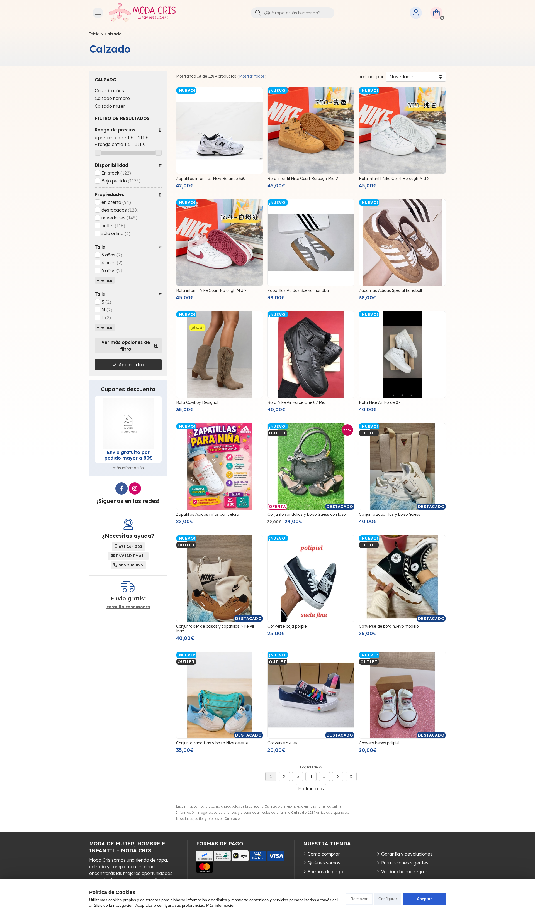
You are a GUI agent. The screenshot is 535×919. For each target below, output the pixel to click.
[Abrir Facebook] (121, 488)
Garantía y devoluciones (406, 854)
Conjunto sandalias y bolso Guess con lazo (307, 514)
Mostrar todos (252, 76)
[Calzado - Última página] (351, 776)
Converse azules (283, 743)
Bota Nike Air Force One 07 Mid (296, 402)
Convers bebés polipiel (379, 743)
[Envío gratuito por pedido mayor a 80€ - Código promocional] (128, 423)
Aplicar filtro (131, 364)
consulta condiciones (128, 607)
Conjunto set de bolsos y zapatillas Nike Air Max (215, 629)
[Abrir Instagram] (134, 488)
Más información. (221, 905)
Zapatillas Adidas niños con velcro (207, 514)
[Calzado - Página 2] (337, 776)
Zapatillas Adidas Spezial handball (299, 290)
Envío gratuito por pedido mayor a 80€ (128, 455)
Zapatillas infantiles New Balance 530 (210, 178)
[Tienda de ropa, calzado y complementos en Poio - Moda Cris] (142, 12)
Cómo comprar (324, 854)
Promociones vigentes (404, 863)
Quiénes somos (324, 863)
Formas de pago (325, 871)
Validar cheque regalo (404, 871)
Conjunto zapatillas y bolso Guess (389, 514)
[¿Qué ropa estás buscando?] (292, 12)
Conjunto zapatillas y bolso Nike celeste (212, 743)
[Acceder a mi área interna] (416, 13)
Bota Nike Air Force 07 (379, 402)
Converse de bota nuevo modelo (389, 626)
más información (128, 467)
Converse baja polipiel (287, 626)
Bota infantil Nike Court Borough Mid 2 (303, 178)
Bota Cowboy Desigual (197, 402)
